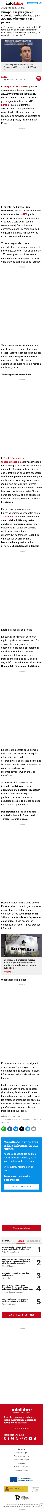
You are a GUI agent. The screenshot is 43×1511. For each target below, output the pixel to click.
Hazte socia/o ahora (21, 1187)
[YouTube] (30, 1439)
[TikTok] (35, 1439)
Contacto (21, 1449)
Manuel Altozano (8, 1266)
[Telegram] (21, 1439)
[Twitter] (17, 1439)
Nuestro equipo (21, 1453)
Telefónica (7, 516)
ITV (25, 214)
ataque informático (14, 86)
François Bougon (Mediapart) (13, 1292)
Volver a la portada (21, 1315)
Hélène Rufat (7, 1278)
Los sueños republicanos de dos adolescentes (15, 1274)
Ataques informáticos (22, 1120)
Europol (5, 104)
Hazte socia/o (22, 1428)
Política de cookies (21, 1470)
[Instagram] (25, 1439)
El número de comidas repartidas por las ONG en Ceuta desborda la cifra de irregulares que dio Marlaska (16, 1262)
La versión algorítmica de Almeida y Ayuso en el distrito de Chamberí (17, 1248)
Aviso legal (21, 1463)
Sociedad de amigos (21, 1460)
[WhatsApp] (5, 1439)
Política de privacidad (22, 1467)
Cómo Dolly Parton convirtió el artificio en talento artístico (15, 1300)
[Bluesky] (12, 1439)
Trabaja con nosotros (22, 1456)
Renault (36, 1120)
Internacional (6, 1120)
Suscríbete (32, 3)
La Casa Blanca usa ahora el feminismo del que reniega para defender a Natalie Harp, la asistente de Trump (17, 1288)
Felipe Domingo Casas (10, 1252)
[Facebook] (8, 1439)
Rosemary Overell (9, 1304)
